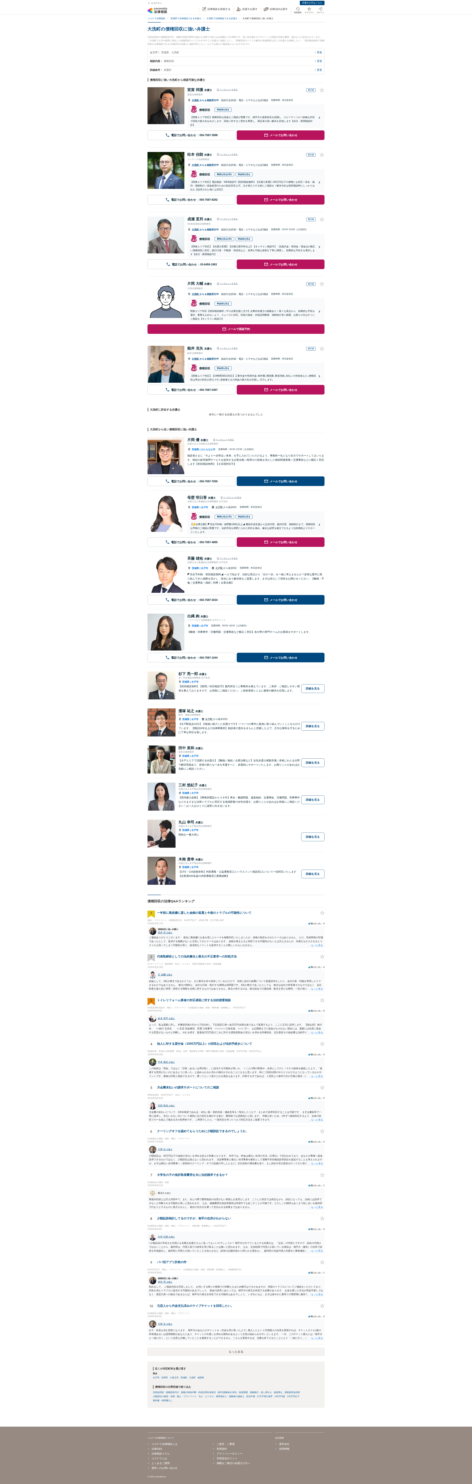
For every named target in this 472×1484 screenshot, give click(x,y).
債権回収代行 (172, 1392)
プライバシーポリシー (229, 1453)
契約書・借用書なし (163, 1400)
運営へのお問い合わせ (164, 1467)
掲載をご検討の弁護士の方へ (233, 1463)
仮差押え (278, 1392)
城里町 (200, 1377)
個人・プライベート (187, 1396)
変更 (319, 52)
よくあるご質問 (161, 1463)
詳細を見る (313, 688)
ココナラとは (159, 1458)
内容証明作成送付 (207, 1392)
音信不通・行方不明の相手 (259, 1396)
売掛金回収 (158, 1392)
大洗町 (196, 100)
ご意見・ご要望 (226, 1444)
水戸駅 (219, 507)
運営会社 (284, 1444)
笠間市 (164, 1377)
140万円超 (280, 1396)
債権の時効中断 (188, 1392)
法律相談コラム (161, 1453)
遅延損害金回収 (292, 1392)
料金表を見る (223, 109)
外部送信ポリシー (227, 1458)
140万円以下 (293, 1396)
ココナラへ (156, 3)
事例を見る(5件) (224, 174)
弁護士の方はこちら (312, 2)
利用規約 (222, 1448)
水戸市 (204, 507)
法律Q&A (157, 1448)
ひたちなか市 (208, 449)
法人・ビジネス (206, 1396)
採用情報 (284, 1448)
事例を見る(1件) (224, 239)
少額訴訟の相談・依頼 (164, 1396)
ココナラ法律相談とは (164, 1444)
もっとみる (236, 1351)
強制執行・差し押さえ (261, 1392)
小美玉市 (174, 1377)
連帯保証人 (221, 1396)
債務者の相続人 (236, 1396)
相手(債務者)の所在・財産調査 (233, 1392)
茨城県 (195, 449)
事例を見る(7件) (224, 517)
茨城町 (184, 1377)
